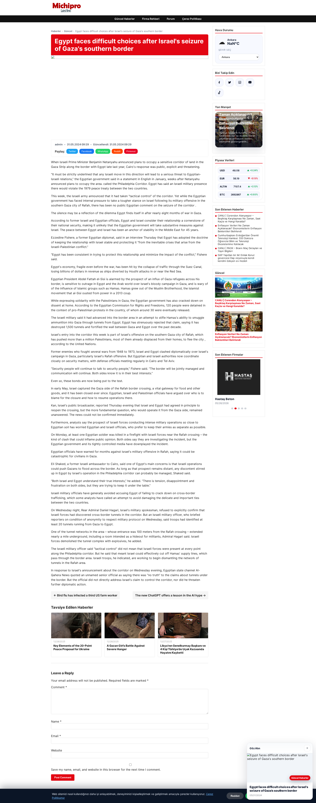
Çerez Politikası (192, 18)
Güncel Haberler (124, 18)
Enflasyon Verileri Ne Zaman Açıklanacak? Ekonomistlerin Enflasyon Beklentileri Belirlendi (240, 228)
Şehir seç (225, 49)
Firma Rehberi (150, 18)
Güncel (68, 31)
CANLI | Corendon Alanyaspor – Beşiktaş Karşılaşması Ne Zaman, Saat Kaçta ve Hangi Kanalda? (239, 218)
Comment (59, 687)
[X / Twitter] (229, 82)
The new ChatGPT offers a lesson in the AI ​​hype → (170, 595)
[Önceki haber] (249, 118)
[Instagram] (240, 82)
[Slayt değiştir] (232, 408)
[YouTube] (250, 82)
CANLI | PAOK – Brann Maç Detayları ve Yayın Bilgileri (240, 249)
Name (56, 721)
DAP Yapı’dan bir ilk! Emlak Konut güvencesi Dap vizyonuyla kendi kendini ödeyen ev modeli (236, 258)
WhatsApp (103, 151)
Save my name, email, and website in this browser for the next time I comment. (106, 769)
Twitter (72, 151)
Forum (171, 18)
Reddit (117, 151)
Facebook (87, 151)
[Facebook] (219, 82)
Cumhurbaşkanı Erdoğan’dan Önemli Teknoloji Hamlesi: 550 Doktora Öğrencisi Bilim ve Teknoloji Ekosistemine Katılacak (238, 240)
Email (56, 736)
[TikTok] (219, 92)
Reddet (235, 795)
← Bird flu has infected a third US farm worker (85, 595)
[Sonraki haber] (256, 118)
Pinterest (131, 151)
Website (56, 750)
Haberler (56, 31)
